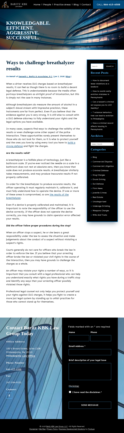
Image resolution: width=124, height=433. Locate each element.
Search (110, 66)
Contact (86, 5)
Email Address (77, 346)
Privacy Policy (52, 429)
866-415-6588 (112, 4)
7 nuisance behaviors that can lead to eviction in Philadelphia (102, 115)
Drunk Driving (99, 179)
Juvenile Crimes (100, 193)
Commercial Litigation (103, 166)
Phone (93, 332)
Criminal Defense (100, 170)
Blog (76, 5)
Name (72, 332)
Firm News (98, 188)
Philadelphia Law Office (20, 355)
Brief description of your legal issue (87, 360)
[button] (121, 430)
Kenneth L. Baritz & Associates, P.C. (35, 76)
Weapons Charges (101, 210)
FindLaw (91, 429)
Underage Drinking (101, 206)
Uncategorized (99, 201)
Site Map (42, 429)
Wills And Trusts (100, 215)
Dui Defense (98, 184)
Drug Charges (99, 175)
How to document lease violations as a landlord (100, 83)
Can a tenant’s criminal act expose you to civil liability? (102, 105)
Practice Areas (62, 5)
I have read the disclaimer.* (87, 392)
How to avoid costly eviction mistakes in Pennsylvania (101, 94)
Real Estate (98, 197)
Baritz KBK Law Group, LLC (57, 426)
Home (37, 5)
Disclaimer (74, 386)
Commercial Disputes (102, 161)
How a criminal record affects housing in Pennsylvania (102, 126)
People (47, 5)
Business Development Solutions (72, 429)
